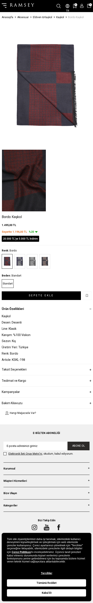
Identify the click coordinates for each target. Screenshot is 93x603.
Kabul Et (46, 592)
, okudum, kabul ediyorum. (40, 453)
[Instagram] (34, 527)
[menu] (4, 6)
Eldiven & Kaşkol (42, 17)
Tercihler (46, 573)
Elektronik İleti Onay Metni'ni (25, 453)
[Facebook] (58, 527)
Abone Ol (78, 445)
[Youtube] (46, 527)
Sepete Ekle (41, 295)
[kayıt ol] (82, 6)
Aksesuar (23, 17)
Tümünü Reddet (46, 582)
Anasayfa (7, 17)
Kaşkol (60, 17)
